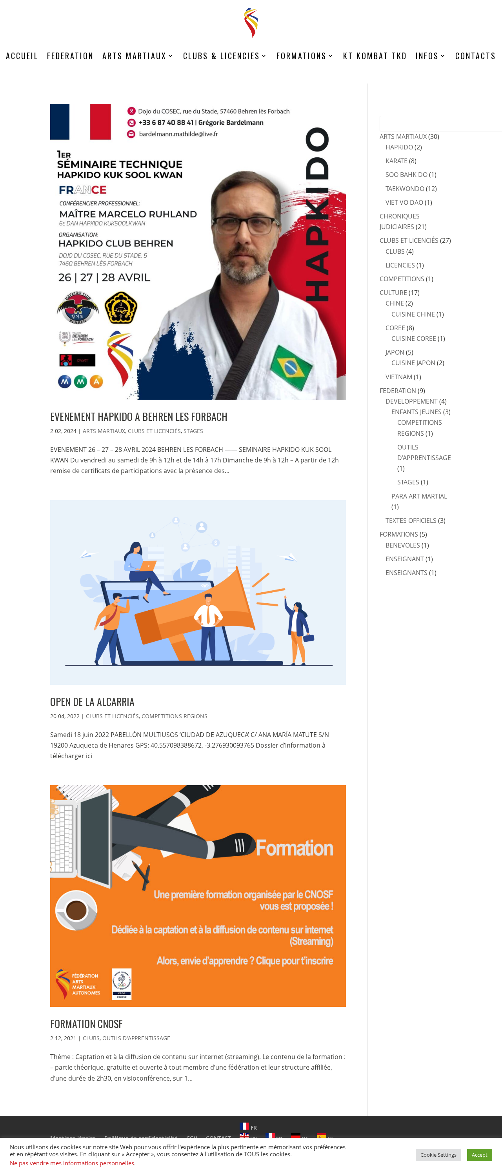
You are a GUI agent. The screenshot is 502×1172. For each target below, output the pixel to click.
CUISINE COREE (413, 338)
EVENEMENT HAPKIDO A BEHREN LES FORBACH (138, 416)
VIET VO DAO (404, 202)
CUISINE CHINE (413, 314)
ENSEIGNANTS (406, 572)
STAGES (193, 431)
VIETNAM (399, 377)
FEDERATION (70, 56)
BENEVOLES (403, 545)
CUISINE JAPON (413, 363)
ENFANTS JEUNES (416, 412)
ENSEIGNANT (405, 559)
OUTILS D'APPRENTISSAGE (136, 1038)
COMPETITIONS (402, 279)
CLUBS (91, 1038)
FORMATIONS (301, 56)
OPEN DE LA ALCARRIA (92, 701)
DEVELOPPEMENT (412, 401)
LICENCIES (400, 265)
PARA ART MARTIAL (419, 496)
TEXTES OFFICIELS (411, 520)
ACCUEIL (22, 56)
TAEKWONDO (405, 188)
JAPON (395, 352)
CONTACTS (475, 56)
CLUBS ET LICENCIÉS (154, 431)
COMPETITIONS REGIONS (174, 716)
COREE (395, 328)
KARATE (396, 161)
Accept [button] (479, 1154)
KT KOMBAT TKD (375, 56)
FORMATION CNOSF (86, 1023)
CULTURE (393, 292)
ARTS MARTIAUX (134, 56)
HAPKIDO (399, 147)
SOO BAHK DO (406, 174)
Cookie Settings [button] (438, 1154)
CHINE (395, 303)
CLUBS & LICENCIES (221, 56)
